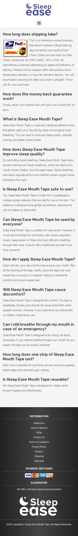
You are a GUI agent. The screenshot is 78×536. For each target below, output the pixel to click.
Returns (39, 451)
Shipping (39, 456)
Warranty (39, 461)
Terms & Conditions (39, 442)
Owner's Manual (39, 428)
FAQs (39, 432)
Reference (39, 423)
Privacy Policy (39, 447)
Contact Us (39, 437)
